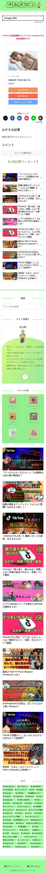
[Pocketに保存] (26, 118)
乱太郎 (23, 327)
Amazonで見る (23, 90)
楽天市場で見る (23, 96)
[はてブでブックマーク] (19, 118)
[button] (40, 118)
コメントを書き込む (23, 153)
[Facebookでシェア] (12, 118)
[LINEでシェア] (33, 118)
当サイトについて (13, 866)
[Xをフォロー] (25, 377)
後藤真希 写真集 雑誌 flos (19, 80)
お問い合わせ (34, 866)
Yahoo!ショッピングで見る (23, 102)
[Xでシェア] (5, 118)
